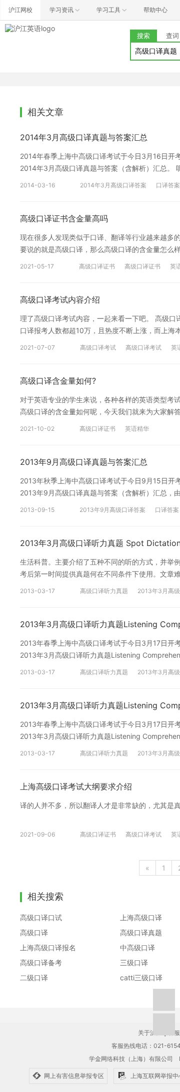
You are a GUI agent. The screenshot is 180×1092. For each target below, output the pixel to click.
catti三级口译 (141, 977)
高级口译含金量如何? (58, 381)
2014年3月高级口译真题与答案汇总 (84, 137)
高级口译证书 (97, 266)
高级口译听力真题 (104, 591)
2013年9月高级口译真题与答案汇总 (84, 462)
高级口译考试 (98, 347)
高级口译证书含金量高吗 (64, 218)
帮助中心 (156, 10)
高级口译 (34, 932)
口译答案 (168, 185)
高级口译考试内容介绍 (60, 300)
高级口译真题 (141, 932)
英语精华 (137, 428)
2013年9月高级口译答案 (113, 509)
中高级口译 (137, 947)
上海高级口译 (141, 917)
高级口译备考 (41, 962)
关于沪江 (150, 1032)
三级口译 (134, 962)
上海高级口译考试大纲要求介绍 (76, 786)
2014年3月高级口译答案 (113, 185)
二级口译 (34, 977)
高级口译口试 (41, 917)
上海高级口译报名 (48, 947)
